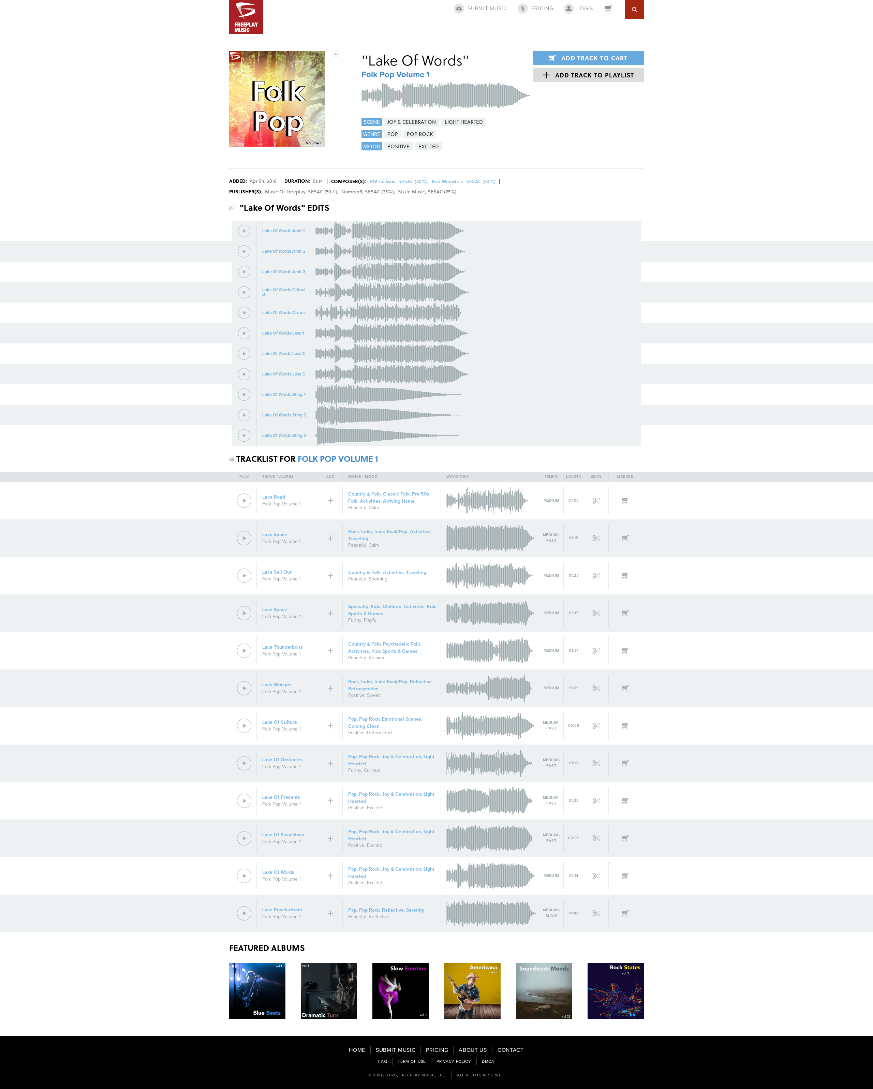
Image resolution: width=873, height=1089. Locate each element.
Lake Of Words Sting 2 (284, 415)
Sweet (373, 695)
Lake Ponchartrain (282, 910)
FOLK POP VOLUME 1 (338, 459)
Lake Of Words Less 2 (283, 354)
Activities (370, 501)
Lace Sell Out (277, 572)
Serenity (415, 910)
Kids (375, 606)
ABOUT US (473, 1050)
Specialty (358, 606)
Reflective (421, 682)
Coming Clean (364, 726)
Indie (366, 531)
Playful (371, 620)
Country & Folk (364, 494)
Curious (372, 770)
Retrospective (363, 689)
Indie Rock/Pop (391, 531)
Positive (356, 695)
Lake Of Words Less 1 (283, 333)
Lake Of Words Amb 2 (284, 251)
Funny (354, 620)
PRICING (437, 1050)
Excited (374, 808)
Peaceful (357, 508)
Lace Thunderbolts (282, 647)
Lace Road (273, 497)
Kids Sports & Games (394, 651)
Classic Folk (396, 494)
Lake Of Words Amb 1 (283, 231)
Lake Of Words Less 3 (283, 374)
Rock (353, 531)
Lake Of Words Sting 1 (284, 395)
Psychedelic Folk (401, 644)
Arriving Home (399, 501)
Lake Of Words (278, 872)
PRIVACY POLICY (453, 1061)
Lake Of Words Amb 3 (284, 272)
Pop (352, 719)
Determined (379, 733)
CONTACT (511, 1050)
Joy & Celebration (401, 757)
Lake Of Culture (279, 722)
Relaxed (377, 658)
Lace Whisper (277, 685)
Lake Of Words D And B (283, 292)
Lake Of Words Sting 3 (284, 435)
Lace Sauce (274, 535)
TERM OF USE (412, 1061)
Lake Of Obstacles (282, 760)
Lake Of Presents (281, 797)
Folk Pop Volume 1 (395, 74)
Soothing (378, 579)
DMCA (488, 1061)
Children (392, 606)
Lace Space (274, 610)
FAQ (382, 1061)
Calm (374, 508)
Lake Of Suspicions (283, 835)
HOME (357, 1050)
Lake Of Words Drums (284, 313)
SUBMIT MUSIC (395, 1050)
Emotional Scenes (401, 719)
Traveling (358, 539)
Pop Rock (369, 719)
